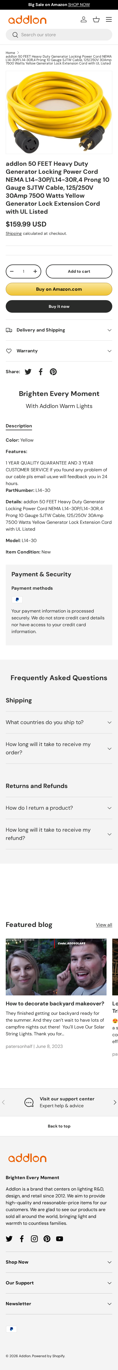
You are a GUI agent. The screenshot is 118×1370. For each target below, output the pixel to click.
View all (104, 925)
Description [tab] (19, 426)
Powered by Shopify (48, 1356)
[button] (96, 19)
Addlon (25, 1356)
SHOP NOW (79, 4)
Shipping (14, 233)
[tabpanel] (59, 496)
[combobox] (59, 35)
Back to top (59, 1126)
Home (10, 52)
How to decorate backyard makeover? (55, 1003)
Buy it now (59, 306)
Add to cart (79, 271)
